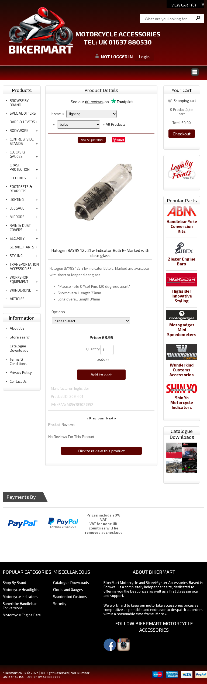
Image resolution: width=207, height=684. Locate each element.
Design (32, 676)
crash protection (20, 167)
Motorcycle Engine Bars (22, 615)
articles (17, 299)
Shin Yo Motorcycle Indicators (181, 402)
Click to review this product (101, 451)
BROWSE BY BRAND (19, 102)
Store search (20, 337)
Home (56, 114)
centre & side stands (22, 141)
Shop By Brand (14, 582)
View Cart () (183, 5)
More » (161, 614)
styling (16, 256)
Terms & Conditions (18, 361)
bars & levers (22, 122)
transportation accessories (24, 266)
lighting (17, 199)
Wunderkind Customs (70, 596)
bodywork (19, 130)
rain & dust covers (20, 227)
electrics (18, 178)
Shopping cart (185, 100)
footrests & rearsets (21, 188)
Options (58, 311)
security (17, 238)
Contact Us (18, 381)
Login (144, 56)
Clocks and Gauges (68, 589)
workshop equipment (19, 279)
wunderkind (21, 290)
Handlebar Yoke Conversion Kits (182, 226)
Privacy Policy (21, 372)
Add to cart (101, 374)
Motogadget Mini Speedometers (181, 329)
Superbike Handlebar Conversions (20, 605)
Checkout (182, 133)
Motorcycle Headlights (21, 589)
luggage (17, 208)
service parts (22, 247)
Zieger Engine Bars (181, 261)
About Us (17, 328)
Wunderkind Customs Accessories (182, 369)
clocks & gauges (17, 154)
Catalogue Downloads (19, 348)
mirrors (17, 217)
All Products (116, 124)
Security (59, 603)
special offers (23, 113)
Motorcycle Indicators (20, 596)
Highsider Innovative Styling (181, 296)
